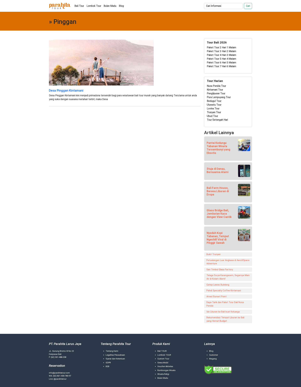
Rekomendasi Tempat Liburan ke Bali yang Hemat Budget (225, 319)
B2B (107, 366)
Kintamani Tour (215, 89)
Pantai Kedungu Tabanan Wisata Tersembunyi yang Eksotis (218, 147)
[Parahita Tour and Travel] (60, 6)
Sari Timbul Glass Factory (219, 269)
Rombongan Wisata (166, 370)
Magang (213, 359)
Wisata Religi (163, 374)
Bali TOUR (162, 351)
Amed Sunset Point (216, 296)
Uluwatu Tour (214, 104)
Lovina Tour (213, 108)
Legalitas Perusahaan (115, 355)
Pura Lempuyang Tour (219, 97)
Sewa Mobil (162, 362)
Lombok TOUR (164, 355)
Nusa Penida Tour (216, 85)
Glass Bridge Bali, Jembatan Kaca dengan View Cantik (219, 214)
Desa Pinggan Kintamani (66, 90)
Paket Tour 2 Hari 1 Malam (221, 47)
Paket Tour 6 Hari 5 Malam (221, 62)
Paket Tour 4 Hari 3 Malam (221, 54)
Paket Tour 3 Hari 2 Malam (221, 51)
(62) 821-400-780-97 (62, 376)
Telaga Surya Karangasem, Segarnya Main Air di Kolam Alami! (228, 277)
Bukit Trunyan (213, 254)
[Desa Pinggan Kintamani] (101, 62)
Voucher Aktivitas (165, 366)
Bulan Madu (110, 5)
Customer (213, 355)
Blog (121, 5)
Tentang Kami (112, 351)
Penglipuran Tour (216, 93)
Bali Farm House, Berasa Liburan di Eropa (218, 191)
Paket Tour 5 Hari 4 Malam (221, 58)
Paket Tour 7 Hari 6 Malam (221, 66)
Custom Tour (163, 359)
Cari (248, 5)
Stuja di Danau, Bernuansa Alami (217, 170)
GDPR (108, 362)
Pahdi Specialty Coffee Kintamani (223, 290)
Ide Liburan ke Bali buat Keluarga (223, 311)
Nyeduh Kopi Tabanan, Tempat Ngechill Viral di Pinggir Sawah (218, 237)
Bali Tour (79, 5)
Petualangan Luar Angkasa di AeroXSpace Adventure (227, 262)
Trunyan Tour (214, 112)
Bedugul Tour (214, 100)
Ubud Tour (212, 116)
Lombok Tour (94, 5)
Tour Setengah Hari (217, 119)
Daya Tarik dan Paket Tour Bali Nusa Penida (225, 304)
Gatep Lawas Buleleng (217, 284)
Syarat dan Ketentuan (115, 359)
